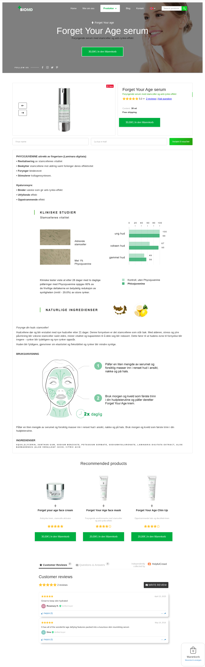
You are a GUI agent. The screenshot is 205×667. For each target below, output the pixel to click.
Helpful (46, 613)
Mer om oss (88, 8)
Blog (128, 8)
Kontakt (140, 8)
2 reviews (151, 99)
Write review (157, 585)
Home (74, 8)
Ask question (165, 99)
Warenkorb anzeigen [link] (193, 660)
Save (111, 86)
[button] (110, 8)
